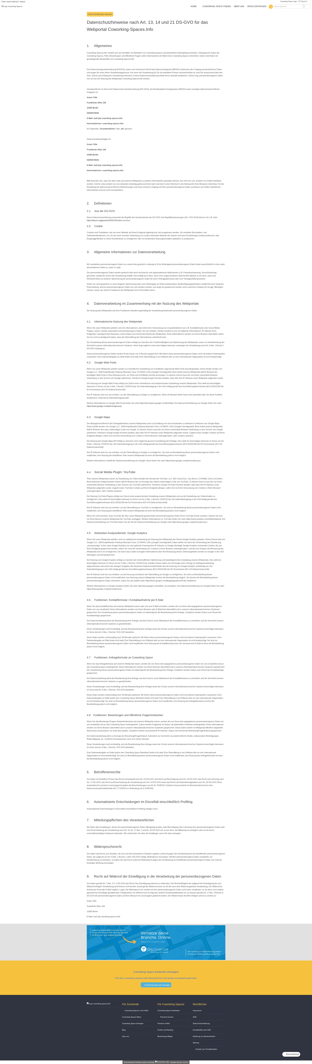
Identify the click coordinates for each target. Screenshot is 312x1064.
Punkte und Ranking (165, 1030)
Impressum (197, 1010)
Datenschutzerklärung (201, 1023)
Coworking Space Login (288, 1)
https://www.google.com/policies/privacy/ (104, 406)
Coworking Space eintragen (132, 1023)
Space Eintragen (256, 6)
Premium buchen (166, 1017)
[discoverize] (156, 958)
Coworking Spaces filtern (131, 1017)
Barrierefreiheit (292, 1054)
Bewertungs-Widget (165, 1036)
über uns (125, 1036)
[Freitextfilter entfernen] (303, 6)
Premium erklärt (163, 1023)
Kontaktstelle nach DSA (202, 1030)
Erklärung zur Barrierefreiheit (204, 1036)
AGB (194, 1017)
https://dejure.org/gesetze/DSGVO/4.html (104, 220)
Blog (124, 1030)
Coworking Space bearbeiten (168, 1010)
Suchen (309, 6)
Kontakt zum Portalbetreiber (206, 1049)
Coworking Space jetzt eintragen (157, 985)
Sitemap (196, 1043)
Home (193, 6)
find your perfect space (13, 2)
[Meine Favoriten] (271, 6)
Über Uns (239, 6)
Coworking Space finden (216, 6)
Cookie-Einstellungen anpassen (100, 14)
